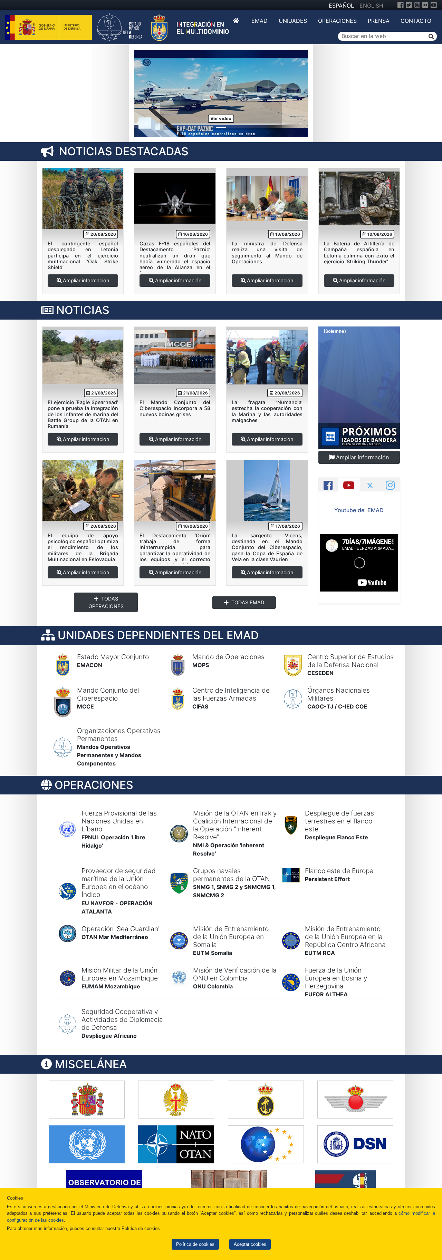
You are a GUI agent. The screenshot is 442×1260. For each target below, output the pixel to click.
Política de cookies (195, 1244)
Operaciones (337, 20)
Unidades (293, 20)
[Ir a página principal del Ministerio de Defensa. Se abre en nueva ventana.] (49, 26)
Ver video (220, 118)
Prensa (379, 20)
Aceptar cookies (250, 1244)
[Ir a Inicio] (236, 21)
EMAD (259, 20)
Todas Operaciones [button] (106, 602)
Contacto (416, 20)
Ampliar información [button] (86, 280)
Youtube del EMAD (359, 510)
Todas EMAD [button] (247, 602)
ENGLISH (371, 5)
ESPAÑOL (341, 5)
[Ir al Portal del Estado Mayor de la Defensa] (163, 26)
